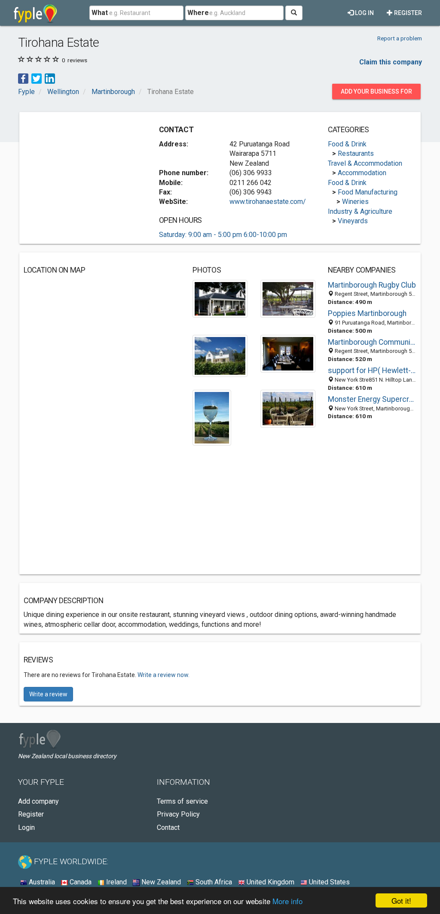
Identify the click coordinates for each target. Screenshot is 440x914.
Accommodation (362, 173)
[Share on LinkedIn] (50, 78)
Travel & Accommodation (365, 163)
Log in (364, 12)
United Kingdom (269, 882)
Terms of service (182, 801)
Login (26, 827)
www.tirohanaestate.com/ (267, 201)
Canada (80, 882)
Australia (41, 882)
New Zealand (160, 882)
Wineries (355, 201)
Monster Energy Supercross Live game (372, 399)
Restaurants (356, 153)
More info (287, 901)
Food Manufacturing (367, 192)
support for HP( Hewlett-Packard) (372, 370)
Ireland (115, 882)
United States (328, 882)
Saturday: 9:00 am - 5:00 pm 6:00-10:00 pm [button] (223, 235)
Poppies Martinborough (367, 313)
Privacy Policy (178, 814)
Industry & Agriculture (360, 211)
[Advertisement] (88, 170)
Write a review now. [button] (163, 674)
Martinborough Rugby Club (372, 285)
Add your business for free (376, 93)
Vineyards (353, 221)
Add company (38, 801)
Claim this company (390, 62)
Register (407, 12)
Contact (168, 827)
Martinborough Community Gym (372, 342)
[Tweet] (36, 78)
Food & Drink (347, 144)
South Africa (213, 882)
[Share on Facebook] (23, 78)
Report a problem (399, 38)
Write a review (48, 694)
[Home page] (35, 13)
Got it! (401, 900)
